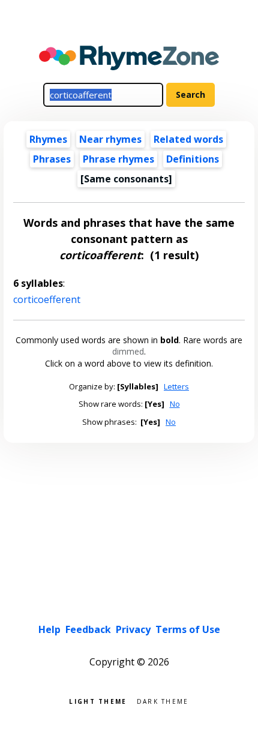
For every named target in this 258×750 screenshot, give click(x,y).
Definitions (192, 159)
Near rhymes (110, 139)
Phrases (52, 159)
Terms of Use (187, 629)
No (175, 403)
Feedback (88, 629)
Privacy (133, 629)
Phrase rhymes (118, 159)
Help (49, 629)
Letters (176, 386)
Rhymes (48, 139)
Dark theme (163, 700)
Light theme (98, 700)
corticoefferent (46, 299)
